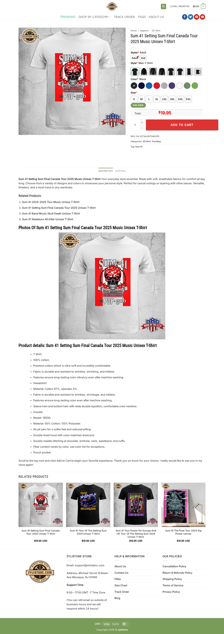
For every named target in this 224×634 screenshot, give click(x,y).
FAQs (142, 17)
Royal (149, 85)
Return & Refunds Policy (177, 572)
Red (156, 85)
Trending (68, 17)
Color (134, 79)
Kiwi (195, 85)
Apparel (144, 30)
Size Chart (120, 585)
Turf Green (187, 85)
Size (134, 92)
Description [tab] (105, 171)
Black (134, 85)
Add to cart (182, 125)
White (179, 85)
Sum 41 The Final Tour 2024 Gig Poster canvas (183, 532)
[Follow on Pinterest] (196, 17)
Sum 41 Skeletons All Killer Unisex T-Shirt (47, 219)
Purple (172, 85)
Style (134, 63)
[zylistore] (112, 6)
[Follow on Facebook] (184, 17)
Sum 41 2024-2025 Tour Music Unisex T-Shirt (50, 202)
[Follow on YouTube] (202, 17)
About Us (156, 17)
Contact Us (121, 572)
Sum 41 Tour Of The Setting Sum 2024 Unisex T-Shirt (88, 532)
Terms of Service (173, 585)
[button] (163, 6)
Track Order (124, 17)
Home (134, 30)
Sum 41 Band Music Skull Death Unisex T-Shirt (51, 213)
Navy (141, 85)
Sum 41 (138, 146)
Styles (135, 52)
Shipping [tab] (120, 171)
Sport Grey (164, 85)
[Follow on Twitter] (190, 17)
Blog (117, 598)
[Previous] (18, 515)
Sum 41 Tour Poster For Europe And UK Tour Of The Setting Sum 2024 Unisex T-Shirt (136, 533)
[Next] (205, 515)
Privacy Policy (171, 591)
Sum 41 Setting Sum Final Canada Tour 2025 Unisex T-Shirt (59, 207)
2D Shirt (156, 30)
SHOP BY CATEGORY (94, 17)
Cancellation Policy (174, 566)
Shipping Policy (172, 579)
